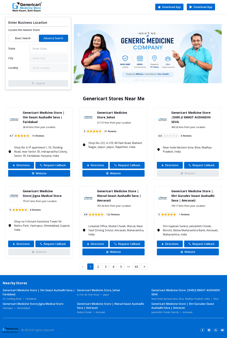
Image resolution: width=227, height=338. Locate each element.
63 (136, 267)
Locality (13, 68)
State (11, 48)
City (10, 58)
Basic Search (23, 38)
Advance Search (53, 38)
